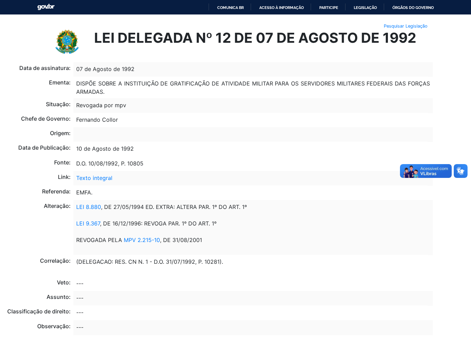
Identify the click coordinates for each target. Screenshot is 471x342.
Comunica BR (230, 7)
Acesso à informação (281, 7)
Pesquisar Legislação (406, 26)
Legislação (365, 7)
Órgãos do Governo (413, 7)
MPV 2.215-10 (141, 240)
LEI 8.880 (88, 206)
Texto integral (94, 177)
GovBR (45, 7)
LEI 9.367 (88, 223)
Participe (328, 7)
